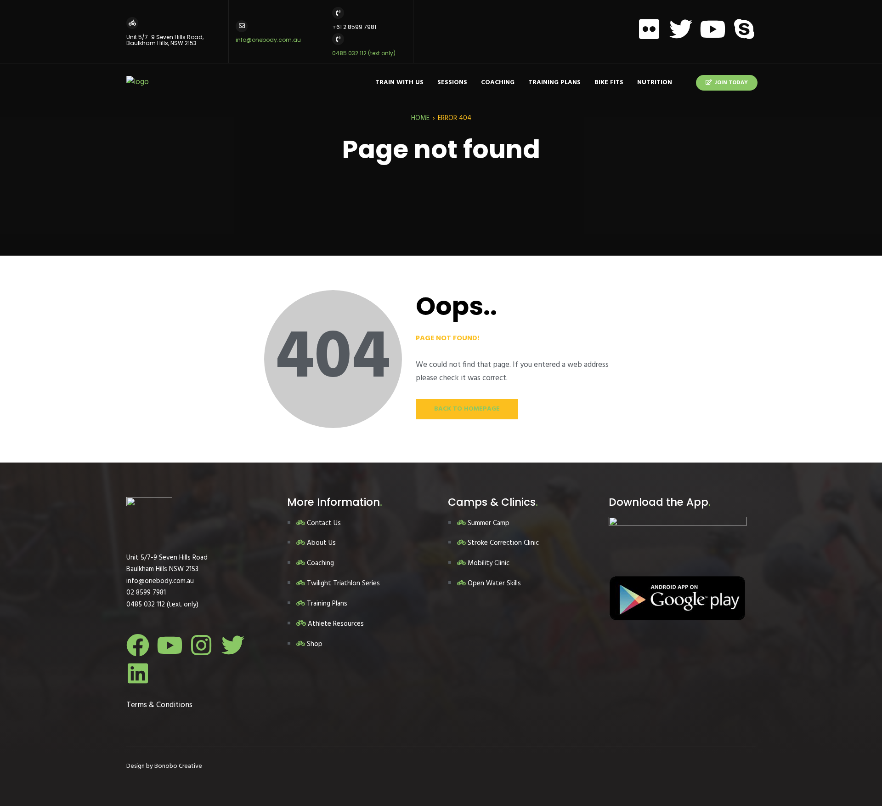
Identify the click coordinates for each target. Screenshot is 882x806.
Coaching (497, 82)
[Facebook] (137, 645)
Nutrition (654, 82)
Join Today (731, 82)
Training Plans (554, 82)
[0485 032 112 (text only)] (338, 39)
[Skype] (744, 28)
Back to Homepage (467, 409)
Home (420, 118)
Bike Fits (608, 82)
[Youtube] (712, 28)
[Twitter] (680, 28)
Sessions (452, 82)
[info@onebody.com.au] (242, 26)
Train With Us (399, 82)
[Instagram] (201, 645)
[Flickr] (649, 28)
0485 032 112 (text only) (364, 53)
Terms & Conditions (159, 705)
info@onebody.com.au (268, 40)
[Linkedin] (137, 673)
